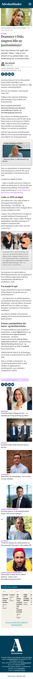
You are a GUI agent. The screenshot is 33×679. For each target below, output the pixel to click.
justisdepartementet (10, 380)
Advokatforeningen (12, 659)
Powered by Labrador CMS (16, 676)
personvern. (21, 668)
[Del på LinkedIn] (9, 73)
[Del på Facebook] (2, 73)
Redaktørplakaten (26, 663)
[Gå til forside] (11, 4)
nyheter (24, 380)
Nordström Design (19, 670)
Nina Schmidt (16, 657)
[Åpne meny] (30, 4)
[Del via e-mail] (12, 73)
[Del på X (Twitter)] (5, 73)
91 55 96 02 (29, 657)
